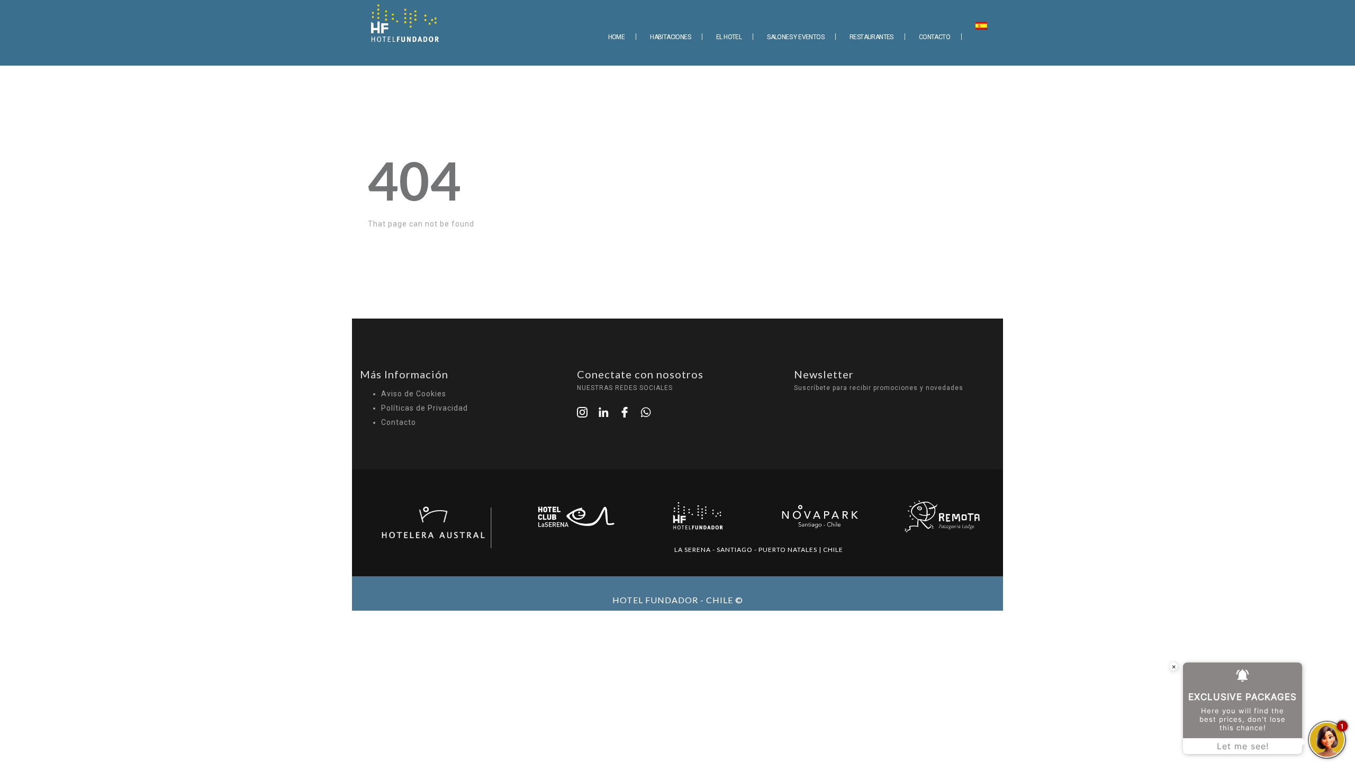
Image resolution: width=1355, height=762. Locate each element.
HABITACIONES (670, 37)
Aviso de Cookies (413, 393)
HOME (616, 37)
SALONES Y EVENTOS (795, 37)
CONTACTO (934, 37)
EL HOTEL (729, 37)
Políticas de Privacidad (424, 408)
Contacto (398, 422)
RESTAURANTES (871, 37)
